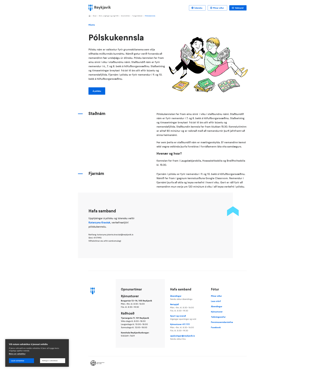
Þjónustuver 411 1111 (182, 327)
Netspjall (182, 307)
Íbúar (95, 16)
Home (89, 16)
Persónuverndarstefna (222, 322)
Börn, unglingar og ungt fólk (109, 16)
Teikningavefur (218, 317)
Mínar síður (218, 8)
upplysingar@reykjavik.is (182, 337)
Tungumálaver (137, 16)
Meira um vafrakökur (17, 354)
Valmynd (239, 8)
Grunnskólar (125, 16)
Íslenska (198, 8)
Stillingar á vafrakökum (50, 360)
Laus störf (216, 301)
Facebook (216, 327)
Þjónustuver (217, 311)
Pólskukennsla (150, 16)
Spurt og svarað (183, 317)
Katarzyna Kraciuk (99, 222)
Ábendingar (181, 297)
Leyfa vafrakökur (17, 361)
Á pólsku (97, 91)
